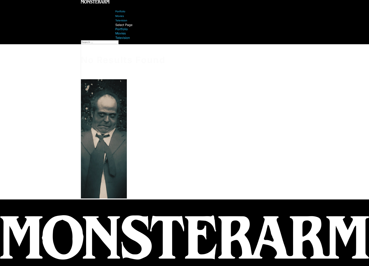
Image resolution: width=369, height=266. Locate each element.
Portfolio (121, 29)
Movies (120, 33)
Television (122, 38)
